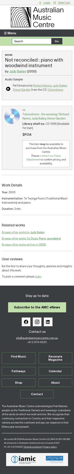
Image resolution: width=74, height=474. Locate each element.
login (38, 276)
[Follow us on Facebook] (26, 322)
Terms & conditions (33, 447)
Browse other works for (31, 238)
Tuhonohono (55, 89)
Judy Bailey (17, 71)
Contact (37, 394)
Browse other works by (23, 232)
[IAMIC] (23, 459)
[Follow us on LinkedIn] (48, 322)
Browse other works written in (24, 244)
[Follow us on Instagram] (37, 322)
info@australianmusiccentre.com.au (37, 338)
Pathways (18, 371)
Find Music (18, 356)
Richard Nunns (42, 85)
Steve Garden (22, 89)
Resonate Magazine (55, 358)
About (55, 382)
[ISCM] (54, 459)
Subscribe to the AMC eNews (37, 307)
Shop (18, 382)
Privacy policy (50, 447)
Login (46, 2)
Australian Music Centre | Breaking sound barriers (37, 17)
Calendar (55, 371)
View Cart (64, 2)
